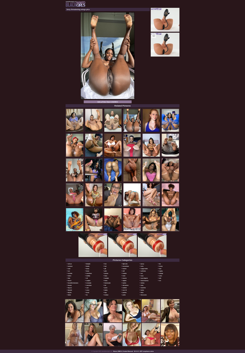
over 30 (125, 290)
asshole (70, 273)
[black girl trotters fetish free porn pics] (74, 219)
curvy (87, 290)
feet (105, 264)
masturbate (126, 266)
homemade (107, 283)
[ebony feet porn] (132, 170)
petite (124, 295)
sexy (142, 275)
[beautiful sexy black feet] (93, 194)
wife (160, 278)
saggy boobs (144, 268)
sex (142, 273)
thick (142, 292)
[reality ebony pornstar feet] (170, 194)
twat (160, 268)
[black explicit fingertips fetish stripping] (74, 170)
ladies (106, 290)
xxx (160, 280)
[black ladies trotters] (132, 194)
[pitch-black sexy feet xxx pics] (170, 219)
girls (105, 271)
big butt (70, 290)
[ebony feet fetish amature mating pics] (93, 219)
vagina (161, 271)
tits (160, 264)
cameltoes (89, 273)
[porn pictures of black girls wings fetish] (151, 170)
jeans (105, 287)
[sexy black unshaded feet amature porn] (113, 170)
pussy (142, 264)
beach (69, 280)
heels (105, 280)
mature (125, 268)
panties (125, 292)
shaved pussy (144, 280)
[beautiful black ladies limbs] (170, 145)
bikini (69, 295)
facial (87, 292)
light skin (125, 264)
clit (87, 278)
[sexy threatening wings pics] (132, 120)
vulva (160, 275)
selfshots (143, 271)
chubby (88, 275)
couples (88, 280)
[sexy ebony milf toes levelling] (132, 145)
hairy (105, 275)
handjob (106, 278)
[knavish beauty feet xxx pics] (93, 120)
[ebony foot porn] (170, 170)
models (125, 273)
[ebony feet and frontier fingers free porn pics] (74, 194)
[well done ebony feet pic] (113, 194)
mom (124, 275)
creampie (88, 283)
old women (125, 285)
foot (105, 266)
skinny (142, 283)
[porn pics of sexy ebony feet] (93, 170)
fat (87, 295)
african (70, 264)
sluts (142, 285)
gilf (105, 268)
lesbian (106, 295)
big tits (70, 292)
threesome (144, 295)
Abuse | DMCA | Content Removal (123, 351)
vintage (161, 273)
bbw (69, 278)
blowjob (88, 264)
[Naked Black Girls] (75, 4)
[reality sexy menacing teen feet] (113, 219)
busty (87, 271)
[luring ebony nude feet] (151, 219)
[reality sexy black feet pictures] (74, 145)
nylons (124, 283)
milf (124, 271)
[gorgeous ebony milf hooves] (113, 120)
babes (69, 275)
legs (105, 292)
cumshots (89, 285)
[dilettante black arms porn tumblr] (151, 194)
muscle (125, 278)
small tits (143, 287)
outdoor (125, 287)
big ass (70, 287)
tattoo (142, 290)
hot (105, 285)
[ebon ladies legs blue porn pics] (113, 145)
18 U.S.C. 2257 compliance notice (144, 351)
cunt (87, 287)
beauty (70, 285)
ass (69, 271)
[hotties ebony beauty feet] (170, 120)
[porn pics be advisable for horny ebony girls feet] (74, 120)
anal (69, 268)
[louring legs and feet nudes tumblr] (93, 145)
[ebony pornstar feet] (151, 145)
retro (142, 266)
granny (106, 273)
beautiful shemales (73, 283)
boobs (87, 266)
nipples (125, 280)
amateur (70, 266)
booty (87, 268)
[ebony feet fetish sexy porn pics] (132, 219)
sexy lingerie (144, 278)
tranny (161, 266)
